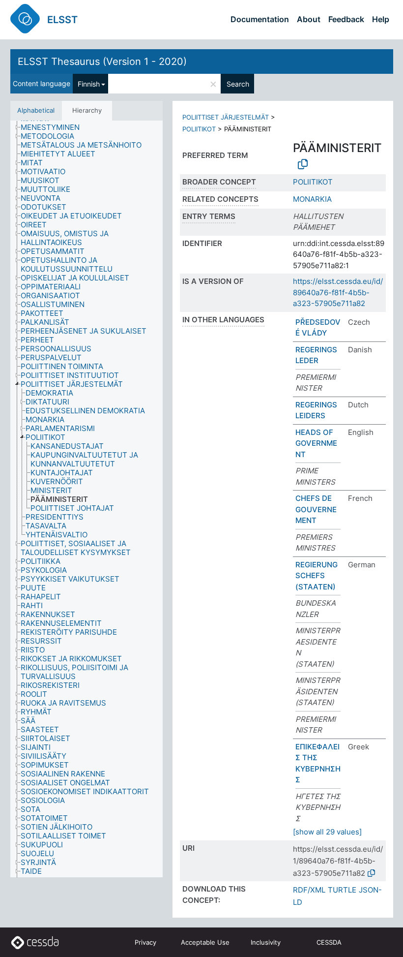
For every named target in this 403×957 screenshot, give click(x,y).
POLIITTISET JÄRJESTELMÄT (225, 117)
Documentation (259, 19)
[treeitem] (54, 127)
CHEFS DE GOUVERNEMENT (316, 509)
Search (238, 84)
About (308, 19)
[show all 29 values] (327, 831)
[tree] (86, 499)
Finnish (89, 84)
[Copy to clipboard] (303, 164)
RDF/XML (309, 890)
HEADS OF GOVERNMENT (316, 443)
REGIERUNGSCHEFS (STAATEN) (316, 575)
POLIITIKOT (199, 129)
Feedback (346, 19)
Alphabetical (36, 110)
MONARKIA (312, 199)
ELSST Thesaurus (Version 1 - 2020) (102, 61)
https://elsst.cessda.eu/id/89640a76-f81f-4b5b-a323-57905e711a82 (338, 292)
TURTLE (342, 890)
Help (380, 19)
